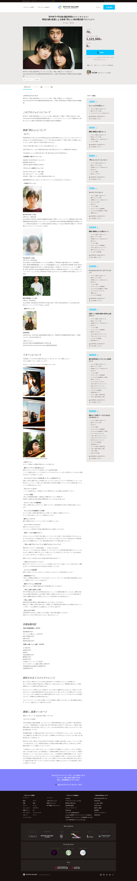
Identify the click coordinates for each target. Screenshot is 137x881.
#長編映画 (37, 79)
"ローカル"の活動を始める (72, 812)
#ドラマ (30, 79)
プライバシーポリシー (100, 812)
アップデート (37, 87)
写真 (24, 803)
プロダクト (36, 808)
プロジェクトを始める (43, 7)
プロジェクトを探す (28, 7)
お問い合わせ (97, 805)
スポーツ (25, 815)
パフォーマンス (37, 812)
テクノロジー (26, 812)
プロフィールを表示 (105, 73)
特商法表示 (97, 815)
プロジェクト (27, 87)
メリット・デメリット (71, 808)
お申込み (67, 798)
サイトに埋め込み (108, 65)
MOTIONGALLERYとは (100, 798)
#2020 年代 (97, 801)
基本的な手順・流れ (70, 803)
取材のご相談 (97, 808)
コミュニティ (26, 808)
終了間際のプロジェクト (53, 805)
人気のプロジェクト (52, 801)
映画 (73, 23)
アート (34, 801)
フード (34, 815)
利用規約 (96, 810)
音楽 (34, 803)
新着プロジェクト (51, 803)
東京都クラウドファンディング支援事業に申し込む (77, 817)
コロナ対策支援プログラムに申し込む (75, 820)
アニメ (24, 805)
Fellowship (68, 810)
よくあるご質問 (98, 803)
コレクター (48, 87)
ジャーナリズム (27, 817)
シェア (91, 65)
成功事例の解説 (69, 805)
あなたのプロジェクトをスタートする (69, 784)
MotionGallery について (109, 1)
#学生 (25, 79)
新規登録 (110, 7)
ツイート (98, 65)
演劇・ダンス (26, 810)
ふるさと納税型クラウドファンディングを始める (77, 815)
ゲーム (34, 805)
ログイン (98, 7)
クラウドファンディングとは (73, 801)
